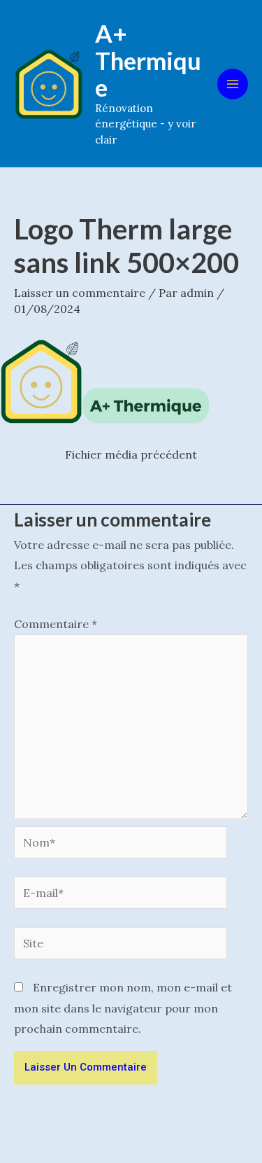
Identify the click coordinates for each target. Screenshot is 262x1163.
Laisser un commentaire (79, 293)
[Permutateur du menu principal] (232, 84)
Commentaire (55, 624)
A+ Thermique (148, 60)
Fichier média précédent (131, 454)
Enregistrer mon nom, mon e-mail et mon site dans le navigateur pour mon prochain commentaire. (123, 1008)
